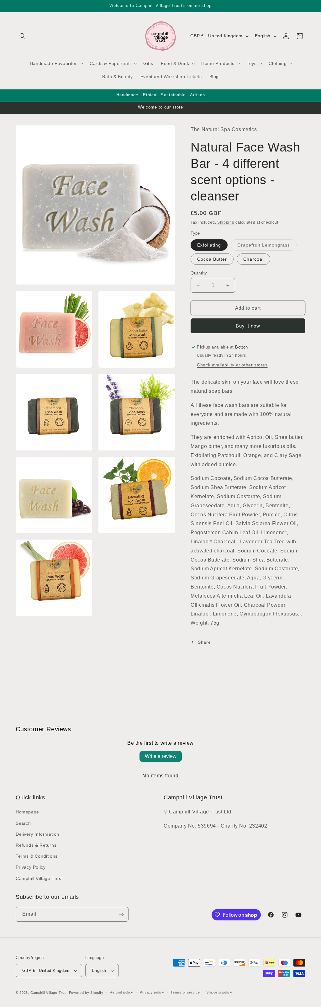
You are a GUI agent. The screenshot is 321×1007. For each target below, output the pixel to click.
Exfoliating (209, 245)
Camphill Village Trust (39, 878)
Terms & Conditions (37, 856)
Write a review (160, 756)
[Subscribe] (121, 914)
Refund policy (121, 992)
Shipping (225, 222)
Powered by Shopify (86, 992)
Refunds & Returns (36, 845)
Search (23, 823)
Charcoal (253, 259)
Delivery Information (37, 834)
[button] (22, 36)
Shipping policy (219, 992)
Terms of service (185, 992)
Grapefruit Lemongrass (267, 246)
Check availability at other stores (232, 364)
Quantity (199, 273)
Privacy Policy (30, 867)
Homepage (27, 811)
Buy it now (248, 325)
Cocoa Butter (212, 259)
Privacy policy (152, 992)
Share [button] (204, 642)
